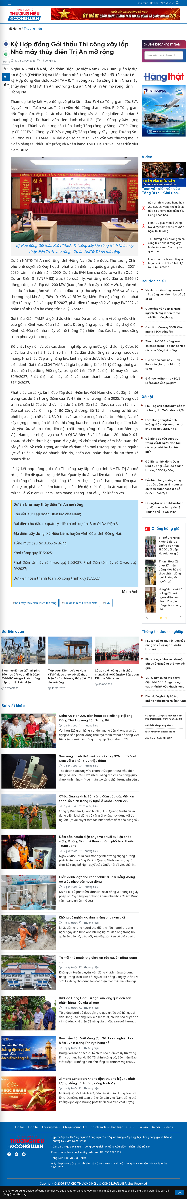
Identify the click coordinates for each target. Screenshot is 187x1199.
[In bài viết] (5, 54)
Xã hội (147, 396)
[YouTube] (16, 1154)
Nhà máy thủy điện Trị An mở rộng (35, 603)
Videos (168, 1127)
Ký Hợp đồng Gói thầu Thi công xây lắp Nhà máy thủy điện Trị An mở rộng (70, 48)
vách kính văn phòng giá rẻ (160, 731)
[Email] (24, 1154)
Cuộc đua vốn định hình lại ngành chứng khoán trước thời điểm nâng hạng (163, 313)
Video (147, 157)
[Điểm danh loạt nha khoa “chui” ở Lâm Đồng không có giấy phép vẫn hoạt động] (28, 892)
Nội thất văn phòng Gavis (159, 725)
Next (180, 617)
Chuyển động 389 (75, 1127)
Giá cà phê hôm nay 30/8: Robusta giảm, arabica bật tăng (163, 364)
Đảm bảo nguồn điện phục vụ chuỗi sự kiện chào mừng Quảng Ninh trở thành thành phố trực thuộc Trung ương (96, 841)
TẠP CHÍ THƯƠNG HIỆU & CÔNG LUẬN (92, 1184)
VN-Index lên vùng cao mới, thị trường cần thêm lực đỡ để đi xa (165, 294)
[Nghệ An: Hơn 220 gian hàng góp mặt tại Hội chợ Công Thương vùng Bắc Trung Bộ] (28, 731)
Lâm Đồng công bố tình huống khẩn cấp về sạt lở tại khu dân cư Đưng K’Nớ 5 (164, 424)
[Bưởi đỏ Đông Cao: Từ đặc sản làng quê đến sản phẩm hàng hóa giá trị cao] (28, 1013)
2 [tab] (166, 618)
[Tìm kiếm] (177, 3)
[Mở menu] (9, 3)
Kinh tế (33, 1127)
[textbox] (163, 55)
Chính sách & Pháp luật (107, 1127)
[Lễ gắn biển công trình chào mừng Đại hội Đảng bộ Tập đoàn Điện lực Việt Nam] (117, 650)
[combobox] (163, 55)
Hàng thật (142, 3)
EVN (107, 603)
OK (180, 1192)
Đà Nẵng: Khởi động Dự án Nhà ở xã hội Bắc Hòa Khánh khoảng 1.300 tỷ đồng (164, 466)
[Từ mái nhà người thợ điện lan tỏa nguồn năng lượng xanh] (28, 972)
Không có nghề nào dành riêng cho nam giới (92, 917)
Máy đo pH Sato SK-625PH (159, 738)
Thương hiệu (33, 28)
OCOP (130, 1127)
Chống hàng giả (166, 528)
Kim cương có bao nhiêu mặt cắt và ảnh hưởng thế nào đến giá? (165, 663)
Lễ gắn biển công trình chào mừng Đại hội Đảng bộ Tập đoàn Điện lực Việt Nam (117, 674)
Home (16, 28)
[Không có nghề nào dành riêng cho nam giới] (28, 932)
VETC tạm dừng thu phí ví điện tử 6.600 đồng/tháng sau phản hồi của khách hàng (164, 682)
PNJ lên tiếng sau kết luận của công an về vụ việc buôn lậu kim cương (165, 645)
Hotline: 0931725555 (162, 3)
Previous (147, 617)
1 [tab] (161, 618)
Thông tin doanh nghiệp (162, 631)
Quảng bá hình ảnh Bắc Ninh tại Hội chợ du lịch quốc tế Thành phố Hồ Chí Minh (164, 507)
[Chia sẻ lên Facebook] (5, 44)
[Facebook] (9, 1154)
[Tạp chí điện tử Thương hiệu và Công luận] (26, 1142)
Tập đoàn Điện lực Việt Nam (81, 603)
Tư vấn (143, 1127)
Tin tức (19, 1127)
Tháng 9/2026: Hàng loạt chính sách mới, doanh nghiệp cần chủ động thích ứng (165, 346)
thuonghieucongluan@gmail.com (78, 1152)
